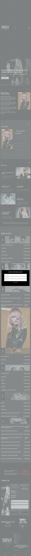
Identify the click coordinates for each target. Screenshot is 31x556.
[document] (15, 278)
